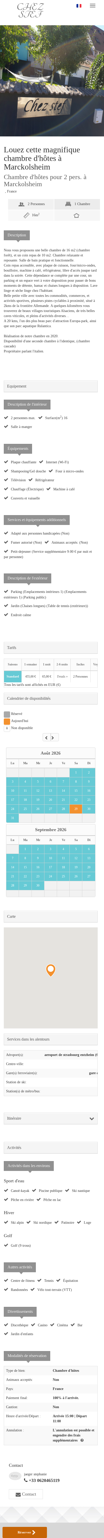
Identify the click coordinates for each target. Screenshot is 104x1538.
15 (75, 790)
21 (63, 800)
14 (63, 790)
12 (37, 790)
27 (50, 809)
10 (12, 790)
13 (50, 790)
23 (88, 800)
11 (25, 790)
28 (63, 809)
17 (12, 800)
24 (12, 809)
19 (37, 800)
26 (37, 809)
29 (75, 809)
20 (50, 800)
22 (75, 800)
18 (25, 800)
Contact (28, 1494)
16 (88, 790)
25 (25, 809)
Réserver (25, 1532)
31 (12, 818)
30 (88, 809)
